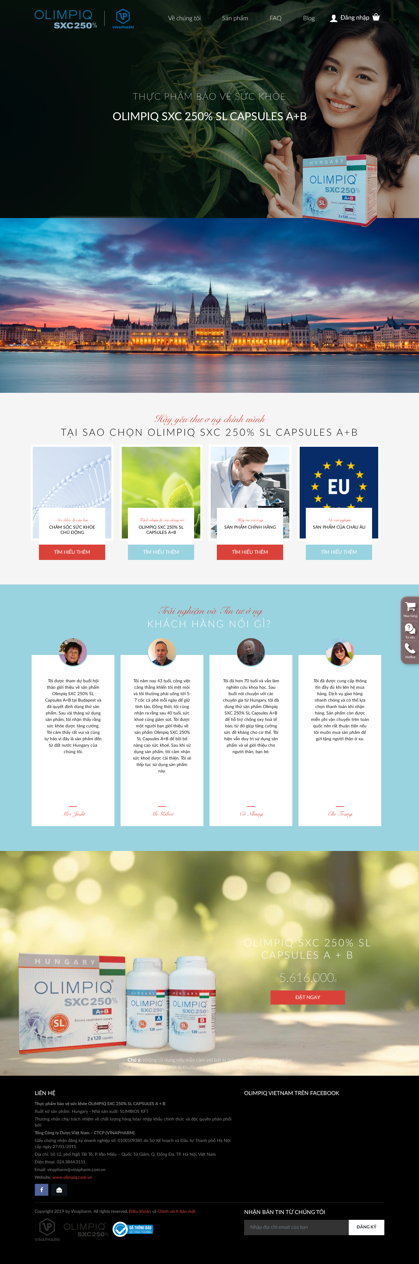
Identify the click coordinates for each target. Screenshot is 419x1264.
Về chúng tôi (184, 18)
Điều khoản (140, 1211)
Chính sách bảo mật (176, 1211)
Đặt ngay (307, 997)
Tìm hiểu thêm (72, 552)
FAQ (276, 18)
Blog (309, 18)
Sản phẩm (235, 18)
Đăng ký (366, 1227)
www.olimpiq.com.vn (72, 1177)
